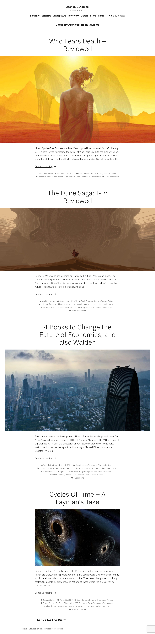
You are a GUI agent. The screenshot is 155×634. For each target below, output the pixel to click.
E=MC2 (71, 606)
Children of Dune (47, 304)
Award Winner (57, 177)
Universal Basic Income (86, 474)
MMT (91, 468)
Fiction (34, 15)
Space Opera (88, 307)
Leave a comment (112, 176)
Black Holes (69, 603)
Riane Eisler (73, 471)
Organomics (111, 468)
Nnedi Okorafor (82, 177)
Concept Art (59, 15)
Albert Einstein (49, 603)
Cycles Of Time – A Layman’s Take (77, 498)
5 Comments (78, 477)
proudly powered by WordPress (50, 629)
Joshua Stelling (49, 600)
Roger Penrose (87, 606)
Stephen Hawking (101, 606)
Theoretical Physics (105, 600)
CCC (76, 603)
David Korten (60, 468)
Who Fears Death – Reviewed (77, 45)
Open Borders (99, 468)
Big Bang (59, 603)
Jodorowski (64, 307)
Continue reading (49, 166)
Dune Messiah (76, 304)
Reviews (72, 15)
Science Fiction (107, 301)
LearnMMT (70, 468)
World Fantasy (95, 177)
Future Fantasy (97, 173)
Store (93, 15)
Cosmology (107, 603)
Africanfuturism (44, 177)
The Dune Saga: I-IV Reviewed (77, 197)
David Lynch (60, 304)
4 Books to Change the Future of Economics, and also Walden (77, 334)
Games (84, 15)
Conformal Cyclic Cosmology (90, 603)
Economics (92, 465)
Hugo (66, 177)
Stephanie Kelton (57, 474)
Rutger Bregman (86, 471)
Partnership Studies (49, 471)
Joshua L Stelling (77, 7)
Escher (77, 606)
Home (101, 15)
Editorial (46, 15)
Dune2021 (87, 304)
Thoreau (68, 474)
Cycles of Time (50, 606)
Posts (106, 173)
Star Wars (98, 307)
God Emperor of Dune (50, 307)
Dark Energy (62, 606)
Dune (68, 304)
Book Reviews (84, 173)
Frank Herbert (108, 304)
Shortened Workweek (103, 471)
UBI (74, 474)
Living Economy (81, 468)
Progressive (63, 471)
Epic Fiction (97, 304)
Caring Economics (46, 468)
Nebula (72, 177)
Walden (100, 474)
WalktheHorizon (46, 173)
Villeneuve (107, 307)
